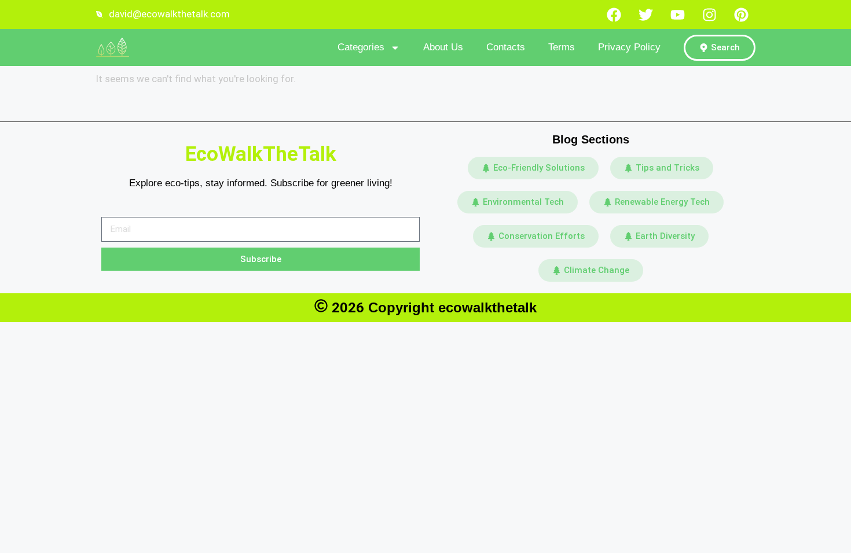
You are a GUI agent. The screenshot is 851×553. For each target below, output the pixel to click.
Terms (561, 47)
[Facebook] (613, 14)
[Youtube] (677, 14)
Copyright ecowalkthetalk (452, 307)
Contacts (505, 47)
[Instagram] (709, 14)
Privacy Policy (629, 47)
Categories (361, 47)
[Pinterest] (741, 14)
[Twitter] (645, 14)
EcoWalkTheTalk (260, 154)
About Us (443, 47)
